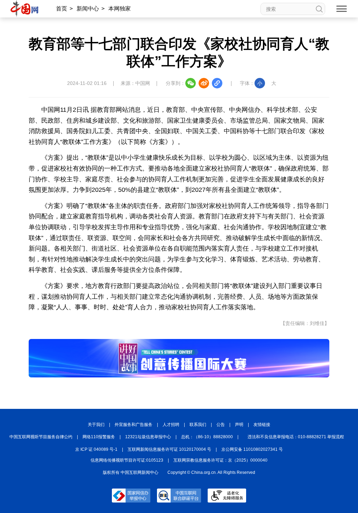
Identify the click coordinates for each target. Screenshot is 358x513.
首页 (61, 9)
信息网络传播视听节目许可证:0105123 (127, 460)
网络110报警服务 (99, 436)
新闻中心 (88, 9)
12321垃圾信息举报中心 (148, 436)
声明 (239, 424)
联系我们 (197, 424)
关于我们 (96, 424)
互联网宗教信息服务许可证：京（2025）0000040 (220, 460)
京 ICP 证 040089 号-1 (96, 449)
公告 (220, 424)
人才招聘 (171, 424)
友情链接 (261, 424)
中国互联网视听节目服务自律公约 (40, 436)
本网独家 (119, 9)
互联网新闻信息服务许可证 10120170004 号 (169, 449)
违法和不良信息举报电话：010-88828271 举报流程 (296, 436)
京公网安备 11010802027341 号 (252, 449)
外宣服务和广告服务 (133, 424)
